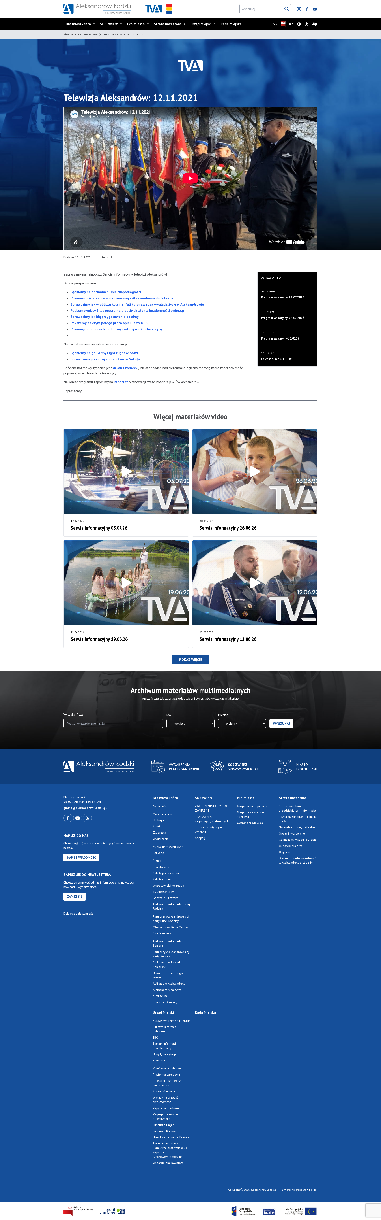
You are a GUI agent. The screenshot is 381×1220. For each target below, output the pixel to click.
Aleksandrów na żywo (167, 990)
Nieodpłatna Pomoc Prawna (171, 1137)
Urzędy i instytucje (165, 1054)
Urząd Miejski (200, 24)
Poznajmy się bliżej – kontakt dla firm (297, 819)
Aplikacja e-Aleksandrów (169, 984)
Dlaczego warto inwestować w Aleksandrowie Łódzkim (297, 860)
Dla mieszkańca (78, 24)
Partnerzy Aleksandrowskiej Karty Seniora (171, 954)
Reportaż (121, 382)
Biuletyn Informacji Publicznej (165, 1029)
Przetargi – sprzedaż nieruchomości (167, 1083)
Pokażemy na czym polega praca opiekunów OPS (109, 323)
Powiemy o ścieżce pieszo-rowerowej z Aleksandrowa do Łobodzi (122, 298)
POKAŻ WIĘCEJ (190, 659)
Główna (68, 34)
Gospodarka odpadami (252, 806)
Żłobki (157, 861)
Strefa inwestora (167, 24)
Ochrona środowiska (250, 823)
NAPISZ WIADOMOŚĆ (81, 857)
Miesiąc (223, 715)
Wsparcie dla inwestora (168, 1163)
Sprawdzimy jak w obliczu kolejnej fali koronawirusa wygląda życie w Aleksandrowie (137, 304)
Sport (156, 826)
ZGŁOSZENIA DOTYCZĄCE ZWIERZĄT (212, 808)
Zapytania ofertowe (166, 1108)
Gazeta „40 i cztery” (166, 898)
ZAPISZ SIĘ (74, 897)
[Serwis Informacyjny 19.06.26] (126, 582)
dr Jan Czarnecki (125, 368)
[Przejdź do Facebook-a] (68, 818)
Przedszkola (161, 867)
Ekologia (158, 820)
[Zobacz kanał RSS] (87, 818)
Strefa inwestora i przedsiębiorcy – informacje (297, 808)
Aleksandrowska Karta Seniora (167, 943)
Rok (168, 715)
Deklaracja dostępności (79, 914)
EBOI (156, 1037)
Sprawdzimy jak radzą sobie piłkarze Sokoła (105, 359)
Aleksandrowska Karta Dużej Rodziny (171, 906)
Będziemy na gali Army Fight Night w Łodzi (104, 353)
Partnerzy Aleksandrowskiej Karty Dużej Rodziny (171, 918)
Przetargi (159, 1060)
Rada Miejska (231, 24)
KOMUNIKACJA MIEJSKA (168, 847)
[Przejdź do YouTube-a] (78, 818)
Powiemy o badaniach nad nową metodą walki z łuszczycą (116, 329)
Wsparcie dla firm (290, 846)
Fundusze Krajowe (165, 1131)
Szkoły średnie (162, 879)
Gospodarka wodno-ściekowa (250, 814)
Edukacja (158, 853)
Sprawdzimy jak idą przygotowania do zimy (105, 316)
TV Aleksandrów (88, 34)
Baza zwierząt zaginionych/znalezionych (212, 819)
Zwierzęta (159, 833)
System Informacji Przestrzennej (164, 1046)
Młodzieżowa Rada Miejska (171, 927)
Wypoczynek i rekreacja (168, 886)
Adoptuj (200, 838)
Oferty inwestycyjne (292, 833)
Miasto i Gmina (162, 814)
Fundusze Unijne (163, 1125)
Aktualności (160, 806)
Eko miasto (136, 24)
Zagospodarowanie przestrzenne (166, 1116)
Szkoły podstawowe (166, 873)
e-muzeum (160, 996)
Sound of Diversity (165, 1002)
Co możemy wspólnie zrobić (297, 840)
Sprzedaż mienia (164, 1091)
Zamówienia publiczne (168, 1068)
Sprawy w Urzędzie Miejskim (171, 1021)
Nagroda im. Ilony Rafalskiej (297, 827)
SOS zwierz (109, 24)
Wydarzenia (160, 839)
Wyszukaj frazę (73, 714)
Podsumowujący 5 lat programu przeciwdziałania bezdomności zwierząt (127, 310)
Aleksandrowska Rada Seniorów (167, 964)
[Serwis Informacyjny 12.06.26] (254, 582)
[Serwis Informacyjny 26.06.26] (254, 471)
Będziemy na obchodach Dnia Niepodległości (106, 292)
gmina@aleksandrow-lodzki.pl (85, 808)
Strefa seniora (162, 933)
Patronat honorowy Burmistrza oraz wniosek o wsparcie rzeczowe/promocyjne (170, 1150)
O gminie (285, 852)
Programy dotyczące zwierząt (208, 829)
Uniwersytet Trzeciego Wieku (168, 975)
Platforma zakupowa (166, 1074)
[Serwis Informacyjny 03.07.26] (126, 471)
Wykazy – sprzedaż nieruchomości (165, 1099)
